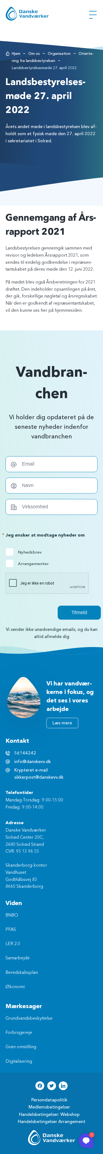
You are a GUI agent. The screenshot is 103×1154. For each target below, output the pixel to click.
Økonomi (15, 987)
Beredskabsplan (21, 973)
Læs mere (62, 723)
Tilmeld (79, 612)
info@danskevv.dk (32, 762)
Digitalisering (18, 1061)
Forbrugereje (18, 1033)
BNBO (11, 915)
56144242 (25, 753)
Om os (34, 53)
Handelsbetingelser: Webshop (49, 1115)
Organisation (59, 53)
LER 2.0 (12, 944)
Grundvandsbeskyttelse (28, 1018)
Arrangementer (29, 563)
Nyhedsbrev (29, 552)
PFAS (10, 930)
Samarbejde (17, 958)
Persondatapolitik (49, 1100)
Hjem (16, 53)
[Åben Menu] (92, 14)
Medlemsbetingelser (49, 1107)
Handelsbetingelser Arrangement (51, 1122)
